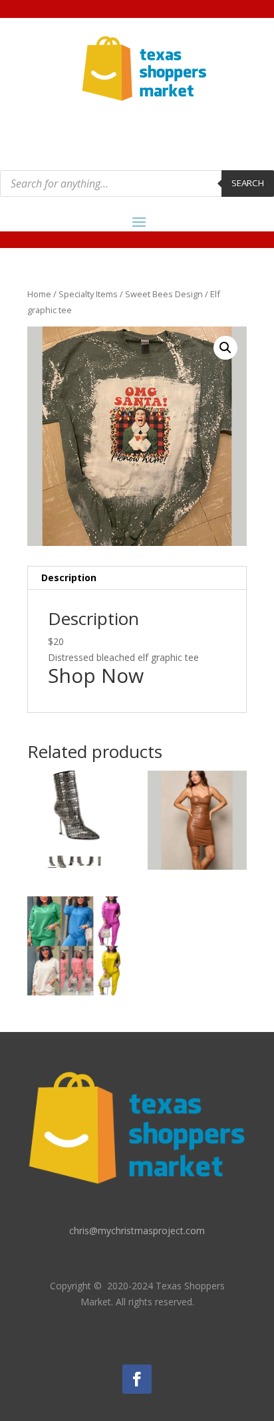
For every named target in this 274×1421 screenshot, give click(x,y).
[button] (225, 348)
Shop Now (96, 675)
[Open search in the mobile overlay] (137, 183)
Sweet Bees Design (164, 294)
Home (39, 294)
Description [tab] (68, 577)
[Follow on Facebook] (137, 1379)
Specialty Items (88, 294)
